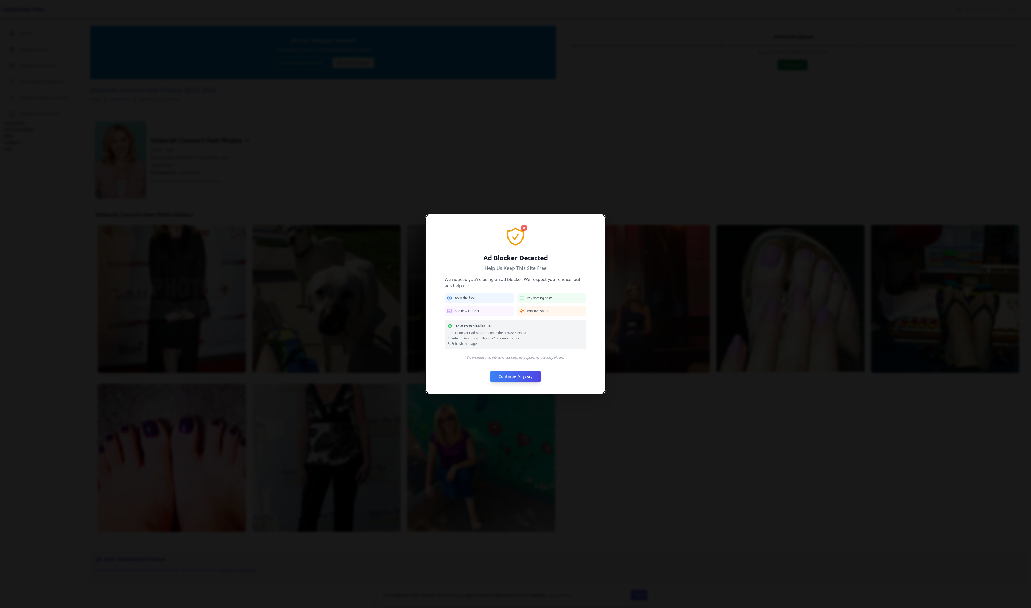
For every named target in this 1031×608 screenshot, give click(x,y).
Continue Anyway (516, 376)
